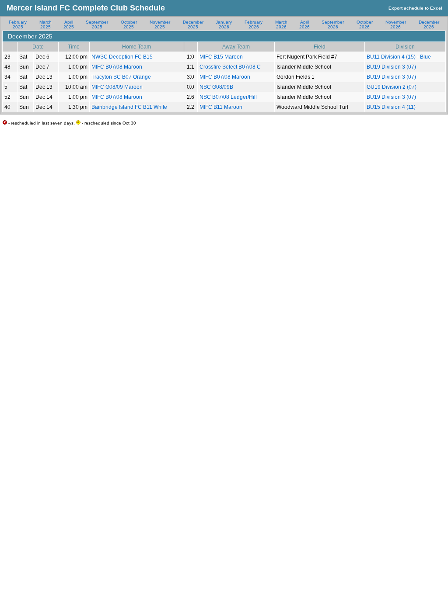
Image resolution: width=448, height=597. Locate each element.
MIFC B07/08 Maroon (116, 67)
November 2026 (395, 24)
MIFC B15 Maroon (221, 57)
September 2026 (333, 24)
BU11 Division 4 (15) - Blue (399, 57)
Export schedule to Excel (415, 8)
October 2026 (365, 24)
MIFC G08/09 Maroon (117, 87)
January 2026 (224, 24)
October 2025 (129, 24)
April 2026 (304, 24)
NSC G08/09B (216, 87)
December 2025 (193, 24)
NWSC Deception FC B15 (122, 57)
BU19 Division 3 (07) (391, 67)
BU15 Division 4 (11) (391, 107)
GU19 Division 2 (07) (391, 87)
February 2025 (18, 24)
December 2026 (429, 24)
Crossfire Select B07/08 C (230, 67)
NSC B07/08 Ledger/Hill (228, 97)
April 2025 (68, 24)
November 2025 (160, 24)
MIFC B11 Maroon (221, 107)
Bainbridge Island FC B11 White (129, 107)
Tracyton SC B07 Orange (121, 77)
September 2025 (97, 24)
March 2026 (281, 24)
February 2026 (253, 24)
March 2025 (45, 24)
